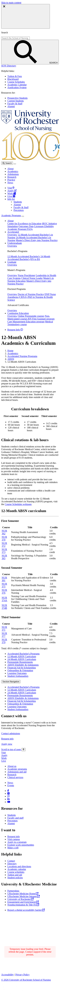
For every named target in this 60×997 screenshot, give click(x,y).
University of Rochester (19, 899)
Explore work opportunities (20, 845)
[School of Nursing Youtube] (8, 802)
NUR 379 (4, 641)
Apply (10, 190)
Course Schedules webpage (18, 504)
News (10, 182)
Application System (16, 87)
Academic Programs (11, 215)
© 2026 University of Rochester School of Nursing (26, 980)
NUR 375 (4, 585)
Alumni (11, 106)
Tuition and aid (14, 874)
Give (10, 196)
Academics (12, 171)
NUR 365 (4, 557)
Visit (9, 188)
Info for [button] (11, 199)
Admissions (13, 174)
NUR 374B (4, 606)
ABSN (10, 359)
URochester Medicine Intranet (22, 896)
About (10, 168)
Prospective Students (17, 98)
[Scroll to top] (24, 749)
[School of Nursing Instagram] (8, 796)
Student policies (15, 877)
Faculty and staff (15, 818)
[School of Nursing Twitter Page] (8, 793)
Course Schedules (16, 82)
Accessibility (7, 974)
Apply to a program (16, 842)
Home (10, 350)
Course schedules (15, 872)
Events (10, 785)
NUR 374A (4, 599)
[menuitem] (33, 653)
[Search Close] (25, 16)
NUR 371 (4, 628)
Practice (11, 179)
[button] (8, 65)
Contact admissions (10, 733)
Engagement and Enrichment (21, 902)
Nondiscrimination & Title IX (22, 904)
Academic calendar (16, 869)
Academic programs (17, 769)
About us (11, 766)
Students (18, 201)
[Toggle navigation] (15, 163)
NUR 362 (4, 532)
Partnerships (13, 890)
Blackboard (13, 79)
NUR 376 (4, 591)
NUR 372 (4, 544)
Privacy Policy (22, 974)
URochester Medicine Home (21, 893)
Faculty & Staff (14, 103)
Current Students (15, 100)
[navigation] (13, 749)
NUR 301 (4, 579)
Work (10, 193)
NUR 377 (4, 634)
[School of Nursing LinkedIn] (8, 799)
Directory (12, 863)
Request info (7, 738)
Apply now (6, 744)
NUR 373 (4, 551)
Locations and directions (19, 866)
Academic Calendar (17, 84)
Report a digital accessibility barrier (24, 910)
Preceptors (19, 210)
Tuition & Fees (14, 76)
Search (8, 163)
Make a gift (12, 847)
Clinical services (15, 777)
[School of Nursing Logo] (30, 130)
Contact (11, 861)
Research (11, 177)
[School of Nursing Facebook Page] (8, 790)
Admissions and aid (16, 771)
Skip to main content (11, 2)
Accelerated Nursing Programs (22, 356)
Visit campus (13, 839)
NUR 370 (4, 538)
